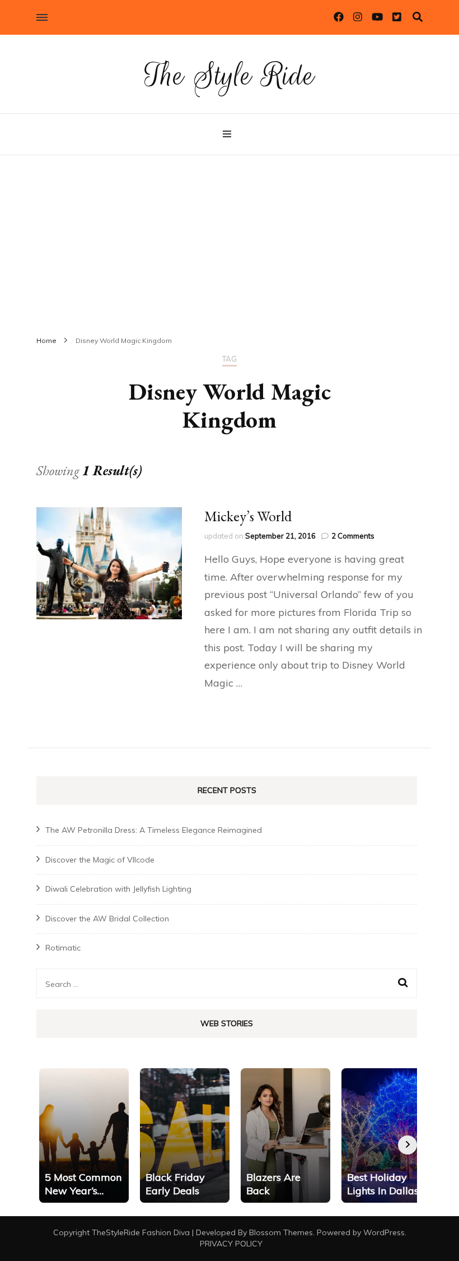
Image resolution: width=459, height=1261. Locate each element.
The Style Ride (229, 75)
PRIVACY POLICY (231, 1244)
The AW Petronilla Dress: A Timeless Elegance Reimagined (153, 830)
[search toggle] (418, 17)
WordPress (384, 1232)
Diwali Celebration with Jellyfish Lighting (118, 889)
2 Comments (352, 535)
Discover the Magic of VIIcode (99, 860)
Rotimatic (63, 948)
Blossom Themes (281, 1232)
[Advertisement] (229, 239)
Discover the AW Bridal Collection (107, 919)
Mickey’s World (248, 516)
